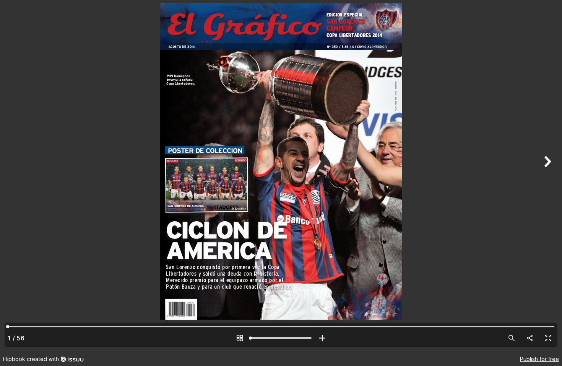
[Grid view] (239, 338)
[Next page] (546, 176)
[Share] (530, 338)
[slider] (281, 338)
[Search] (511, 338)
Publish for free (539, 359)
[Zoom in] (322, 338)
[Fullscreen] (548, 338)
